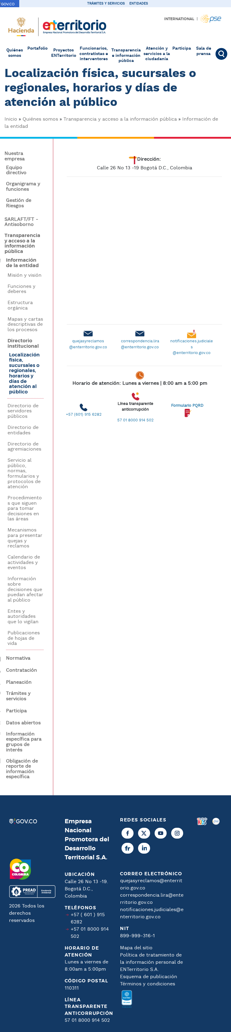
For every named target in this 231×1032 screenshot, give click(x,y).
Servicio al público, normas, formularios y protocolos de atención (24, 474)
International (179, 19)
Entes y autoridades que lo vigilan (23, 617)
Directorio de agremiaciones (24, 447)
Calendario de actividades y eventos (24, 563)
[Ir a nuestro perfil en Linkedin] (144, 848)
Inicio (11, 119)
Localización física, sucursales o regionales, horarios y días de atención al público (24, 373)
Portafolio (37, 48)
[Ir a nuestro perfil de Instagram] (177, 833)
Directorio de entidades (23, 430)
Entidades (138, 4)
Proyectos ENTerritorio (63, 53)
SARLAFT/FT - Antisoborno (21, 222)
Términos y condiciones (147, 984)
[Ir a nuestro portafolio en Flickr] (128, 848)
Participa (181, 48)
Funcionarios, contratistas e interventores (93, 54)
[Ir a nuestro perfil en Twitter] (144, 833)
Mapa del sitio (136, 948)
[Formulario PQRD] (187, 395)
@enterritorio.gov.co (88, 347)
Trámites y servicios (106, 4)
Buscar (220, 54)
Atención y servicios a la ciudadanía (156, 54)
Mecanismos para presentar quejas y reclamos (25, 538)
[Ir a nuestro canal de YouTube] (161, 833)
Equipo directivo (16, 170)
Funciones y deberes (21, 289)
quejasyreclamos (88, 341)
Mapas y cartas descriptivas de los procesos (25, 325)
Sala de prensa (203, 51)
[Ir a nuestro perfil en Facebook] (128, 833)
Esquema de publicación (148, 977)
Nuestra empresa (15, 156)
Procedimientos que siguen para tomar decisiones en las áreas (25, 508)
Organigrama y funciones (23, 186)
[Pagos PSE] (216, 920)
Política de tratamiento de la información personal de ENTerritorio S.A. (151, 962)
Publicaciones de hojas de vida (24, 638)
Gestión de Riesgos (18, 203)
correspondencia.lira (140, 341)
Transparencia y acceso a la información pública (120, 119)
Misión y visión (25, 275)
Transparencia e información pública (126, 55)
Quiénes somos (14, 53)
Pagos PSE (210, 19)
